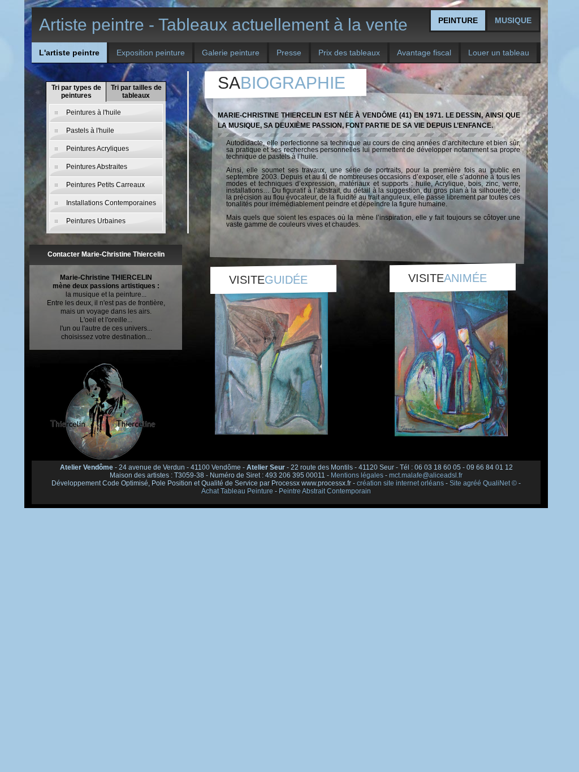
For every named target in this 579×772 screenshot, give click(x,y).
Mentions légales (357, 475)
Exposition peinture (150, 52)
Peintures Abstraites (96, 167)
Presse (288, 52)
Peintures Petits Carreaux (105, 185)
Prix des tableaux (349, 52)
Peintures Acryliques (97, 149)
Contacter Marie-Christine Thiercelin (106, 254)
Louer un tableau (498, 52)
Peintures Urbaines (96, 221)
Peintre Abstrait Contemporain (325, 491)
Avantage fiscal (424, 52)
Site (455, 483)
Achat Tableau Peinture (237, 491)
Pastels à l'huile (90, 131)
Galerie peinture (231, 52)
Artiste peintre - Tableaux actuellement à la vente (223, 24)
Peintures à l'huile (93, 112)
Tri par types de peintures (76, 91)
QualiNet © (500, 483)
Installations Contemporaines (111, 203)
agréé (472, 483)
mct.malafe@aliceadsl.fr (426, 475)
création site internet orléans (400, 483)
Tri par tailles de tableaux (136, 91)
